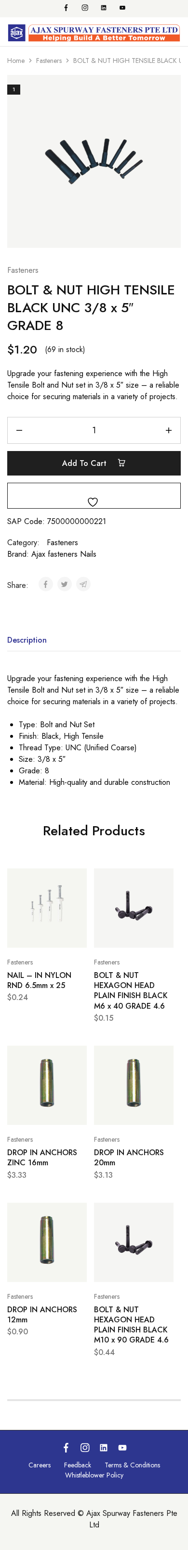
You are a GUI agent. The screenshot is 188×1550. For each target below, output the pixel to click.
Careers (39, 1465)
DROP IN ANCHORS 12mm (42, 1314)
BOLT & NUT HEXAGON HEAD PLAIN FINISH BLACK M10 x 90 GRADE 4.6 (131, 1325)
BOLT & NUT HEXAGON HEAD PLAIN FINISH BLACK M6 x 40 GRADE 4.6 (131, 991)
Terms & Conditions (132, 1465)
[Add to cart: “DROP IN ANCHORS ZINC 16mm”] (77, 1057)
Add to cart (85, 463)
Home (16, 60)
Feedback (77, 1465)
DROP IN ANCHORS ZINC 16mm (42, 1157)
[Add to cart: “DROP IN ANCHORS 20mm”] (164, 1057)
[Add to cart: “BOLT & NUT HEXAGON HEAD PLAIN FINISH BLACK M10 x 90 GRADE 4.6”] (164, 1214)
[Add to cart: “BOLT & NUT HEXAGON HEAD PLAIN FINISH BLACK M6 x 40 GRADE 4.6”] (164, 880)
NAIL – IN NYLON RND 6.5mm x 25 (39, 980)
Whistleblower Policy (94, 1475)
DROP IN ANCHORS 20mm (129, 1157)
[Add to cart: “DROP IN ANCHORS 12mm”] (77, 1214)
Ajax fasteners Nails (63, 554)
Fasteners (49, 60)
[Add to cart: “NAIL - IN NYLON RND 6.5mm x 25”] (77, 880)
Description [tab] (27, 640)
